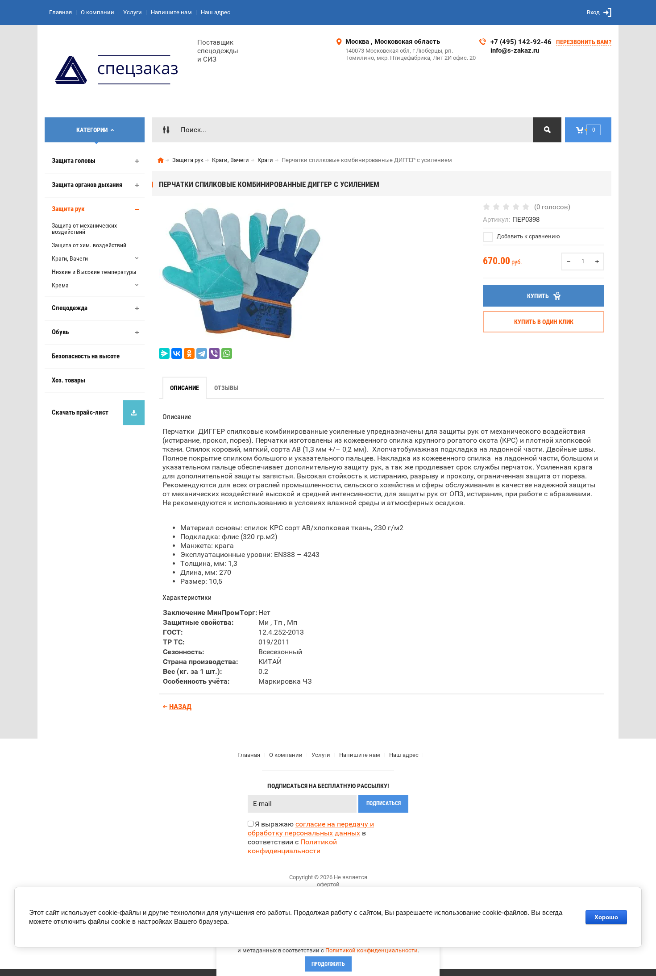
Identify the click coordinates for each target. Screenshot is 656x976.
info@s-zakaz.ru (514, 50)
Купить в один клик (543, 321)
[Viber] (214, 353)
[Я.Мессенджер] (164, 353)
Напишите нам (171, 12)
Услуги (132, 12)
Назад (180, 706)
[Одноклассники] (189, 353)
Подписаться (383, 803)
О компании (97, 12)
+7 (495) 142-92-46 (521, 42)
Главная (60, 12)
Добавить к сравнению (527, 236)
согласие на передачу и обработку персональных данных (311, 828)
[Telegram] (201, 353)
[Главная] (161, 160)
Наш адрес (215, 12)
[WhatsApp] (226, 353)
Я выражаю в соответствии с (311, 837)
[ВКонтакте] (176, 353)
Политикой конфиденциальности (371, 950)
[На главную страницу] (118, 71)
